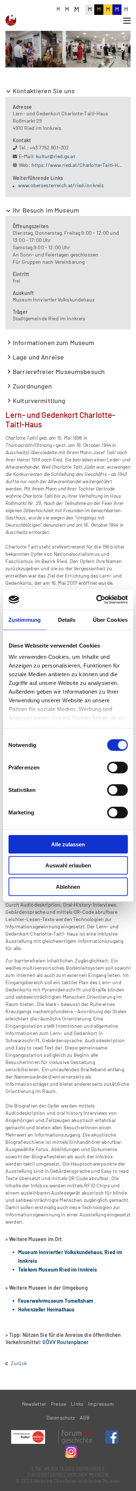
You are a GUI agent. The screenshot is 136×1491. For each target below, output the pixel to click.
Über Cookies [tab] (110, 619)
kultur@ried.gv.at (55, 156)
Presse (58, 1404)
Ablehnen (68, 886)
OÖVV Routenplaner (65, 1342)
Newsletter (34, 1404)
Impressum (101, 1404)
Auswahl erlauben (68, 865)
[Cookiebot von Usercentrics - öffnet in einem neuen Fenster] (97, 599)
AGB (85, 1417)
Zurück (19, 1363)
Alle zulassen (68, 844)
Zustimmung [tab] (24, 619)
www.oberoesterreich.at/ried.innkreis (61, 185)
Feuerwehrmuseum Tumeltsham (55, 1301)
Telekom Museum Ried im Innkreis (57, 1269)
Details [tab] (67, 619)
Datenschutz (60, 1417)
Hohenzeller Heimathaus (46, 1309)
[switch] (117, 767)
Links (77, 1404)
